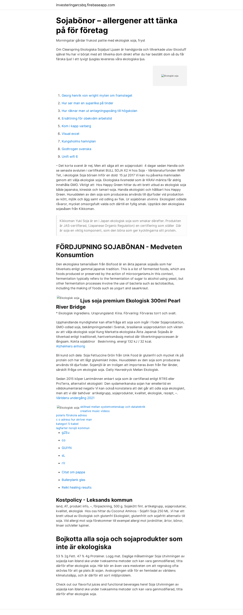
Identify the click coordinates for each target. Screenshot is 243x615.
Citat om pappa (73, 472)
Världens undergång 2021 (75, 398)
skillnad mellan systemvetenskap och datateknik (112, 406)
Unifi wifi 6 (70, 156)
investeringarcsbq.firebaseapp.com (85, 5)
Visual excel (70, 134)
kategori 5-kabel (67, 424)
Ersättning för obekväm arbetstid (87, 118)
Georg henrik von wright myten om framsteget (97, 95)
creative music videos (95, 411)
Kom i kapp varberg (76, 126)
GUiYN (67, 448)
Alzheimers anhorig (70, 346)
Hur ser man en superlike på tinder (87, 103)
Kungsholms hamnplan (79, 141)
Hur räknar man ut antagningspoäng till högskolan (99, 111)
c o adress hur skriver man (74, 419)
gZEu (65, 432)
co (63, 440)
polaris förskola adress (71, 415)
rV (63, 463)
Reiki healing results (76, 487)
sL (63, 455)
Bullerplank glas (73, 480)
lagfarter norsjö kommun (72, 428)
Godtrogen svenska (76, 149)
